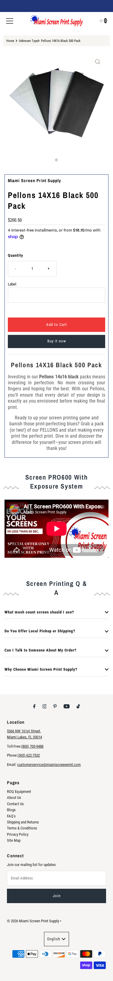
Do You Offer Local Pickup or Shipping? (40, 631)
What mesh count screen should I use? (39, 612)
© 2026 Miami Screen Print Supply (33, 921)
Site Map (13, 840)
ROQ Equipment (19, 791)
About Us (14, 797)
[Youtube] (67, 706)
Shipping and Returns (23, 822)
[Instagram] (44, 706)
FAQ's (11, 816)
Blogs (11, 810)
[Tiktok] (78, 706)
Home (10, 41)
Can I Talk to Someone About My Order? (41, 650)
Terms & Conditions (22, 828)
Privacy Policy (17, 834)
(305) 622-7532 (28, 755)
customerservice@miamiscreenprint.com (49, 764)
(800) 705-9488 (32, 746)
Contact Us (15, 804)
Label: (12, 284)
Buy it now (56, 341)
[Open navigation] (10, 20)
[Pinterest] (55, 706)
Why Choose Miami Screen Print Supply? (41, 669)
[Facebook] (34, 706)
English (53, 939)
